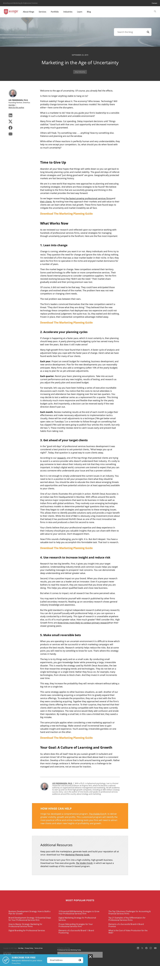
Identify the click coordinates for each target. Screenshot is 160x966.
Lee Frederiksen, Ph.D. (62, 783)
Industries (67, 11)
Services (42, 11)
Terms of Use (38, 948)
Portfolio (55, 11)
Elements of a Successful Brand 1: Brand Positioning (76, 931)
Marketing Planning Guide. (77, 854)
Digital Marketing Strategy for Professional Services (77, 918)
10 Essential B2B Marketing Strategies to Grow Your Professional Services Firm (79, 912)
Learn (79, 11)
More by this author (16, 107)
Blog (89, 11)
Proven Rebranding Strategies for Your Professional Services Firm (76, 925)
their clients (46, 201)
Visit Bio (12, 105)
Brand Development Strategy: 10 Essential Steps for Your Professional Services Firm (30, 918)
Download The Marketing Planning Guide (66, 213)
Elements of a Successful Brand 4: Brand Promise (126, 925)
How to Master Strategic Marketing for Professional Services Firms (25, 925)
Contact (154, 3)
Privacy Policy (29, 948)
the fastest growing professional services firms (88, 198)
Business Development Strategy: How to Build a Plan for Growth (29, 912)
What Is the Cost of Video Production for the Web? (127, 931)
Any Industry (80, 72)
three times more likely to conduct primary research (83, 622)
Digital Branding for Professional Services (27, 930)
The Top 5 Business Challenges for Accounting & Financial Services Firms (129, 912)
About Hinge (28, 11)
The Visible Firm (97, 813)
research (61, 457)
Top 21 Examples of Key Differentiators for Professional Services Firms (126, 918)
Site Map (20, 948)
